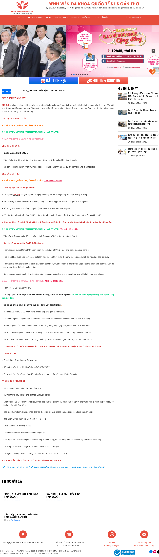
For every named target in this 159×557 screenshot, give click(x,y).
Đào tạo (74, 17)
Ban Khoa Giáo (60, 17)
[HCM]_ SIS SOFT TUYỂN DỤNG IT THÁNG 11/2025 (43, 90)
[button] (5, 51)
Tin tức (48, 17)
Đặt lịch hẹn (55, 80)
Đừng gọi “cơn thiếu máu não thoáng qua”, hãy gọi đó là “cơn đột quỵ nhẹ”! (143, 136)
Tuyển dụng (86, 17)
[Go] (114, 17)
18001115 (111, 542)
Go (126, 17)
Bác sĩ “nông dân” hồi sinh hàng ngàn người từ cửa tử (143, 111)
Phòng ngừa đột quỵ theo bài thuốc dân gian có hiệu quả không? (143, 150)
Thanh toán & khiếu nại (144, 546)
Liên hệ (96, 17)
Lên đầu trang (156, 547)
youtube (154, 551)
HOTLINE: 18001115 (106, 80)
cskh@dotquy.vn (144, 542)
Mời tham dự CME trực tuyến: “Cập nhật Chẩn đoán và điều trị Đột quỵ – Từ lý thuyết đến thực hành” (143, 96)
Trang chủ (20, 17)
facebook (151, 551)
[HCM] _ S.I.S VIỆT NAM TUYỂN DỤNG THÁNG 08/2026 (21, 495)
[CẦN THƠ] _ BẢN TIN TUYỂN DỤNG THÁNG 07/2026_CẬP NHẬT (21, 515)
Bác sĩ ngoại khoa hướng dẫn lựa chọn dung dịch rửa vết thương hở (143, 122)
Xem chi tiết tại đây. (53, 181)
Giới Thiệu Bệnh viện (35, 17)
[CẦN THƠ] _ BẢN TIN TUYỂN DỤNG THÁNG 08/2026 (63, 495)
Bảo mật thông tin (111, 546)
